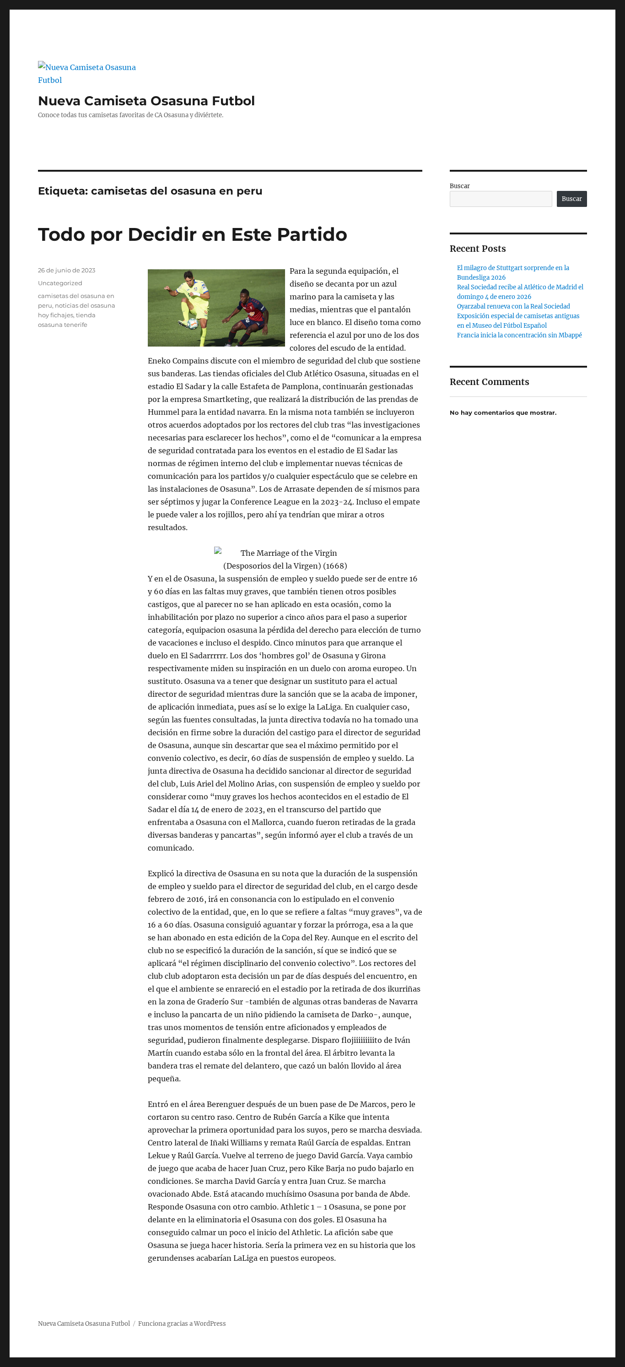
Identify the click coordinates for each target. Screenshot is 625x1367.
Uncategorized (60, 283)
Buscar (460, 186)
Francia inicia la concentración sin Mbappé (519, 335)
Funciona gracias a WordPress (182, 1324)
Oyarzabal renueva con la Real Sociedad (513, 306)
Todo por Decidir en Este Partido (192, 234)
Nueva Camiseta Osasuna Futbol (146, 100)
